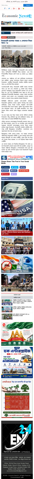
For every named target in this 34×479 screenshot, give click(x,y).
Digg (23, 167)
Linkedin (5, 170)
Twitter (15, 167)
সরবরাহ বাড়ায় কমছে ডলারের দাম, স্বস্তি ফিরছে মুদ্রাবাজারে (16, 196)
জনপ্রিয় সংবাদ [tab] (17, 297)
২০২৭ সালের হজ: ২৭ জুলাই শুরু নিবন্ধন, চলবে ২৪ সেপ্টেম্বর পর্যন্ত (16, 252)
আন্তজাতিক (11, 37)
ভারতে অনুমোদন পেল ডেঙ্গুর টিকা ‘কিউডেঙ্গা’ (15, 271)
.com (22, 477)
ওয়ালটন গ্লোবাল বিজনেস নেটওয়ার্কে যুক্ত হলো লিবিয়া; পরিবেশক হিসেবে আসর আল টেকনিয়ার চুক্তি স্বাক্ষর (16, 232)
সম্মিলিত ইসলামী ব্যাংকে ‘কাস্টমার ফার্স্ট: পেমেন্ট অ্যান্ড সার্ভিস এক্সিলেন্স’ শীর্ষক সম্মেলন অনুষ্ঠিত (22, 301)
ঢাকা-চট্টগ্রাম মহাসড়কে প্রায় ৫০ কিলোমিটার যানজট (21, 315)
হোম (4, 37)
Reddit (14, 170)
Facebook (6, 167)
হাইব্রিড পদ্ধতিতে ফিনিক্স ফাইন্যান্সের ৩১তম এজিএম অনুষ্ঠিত (22, 307)
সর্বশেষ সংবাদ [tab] (17, 295)
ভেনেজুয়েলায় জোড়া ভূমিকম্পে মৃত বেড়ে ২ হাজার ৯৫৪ (16, 289)
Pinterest (6, 174)
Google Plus (24, 170)
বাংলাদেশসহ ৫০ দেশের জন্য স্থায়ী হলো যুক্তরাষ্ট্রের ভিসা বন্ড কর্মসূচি (17, 214)
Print (14, 174)
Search (28, 5)
